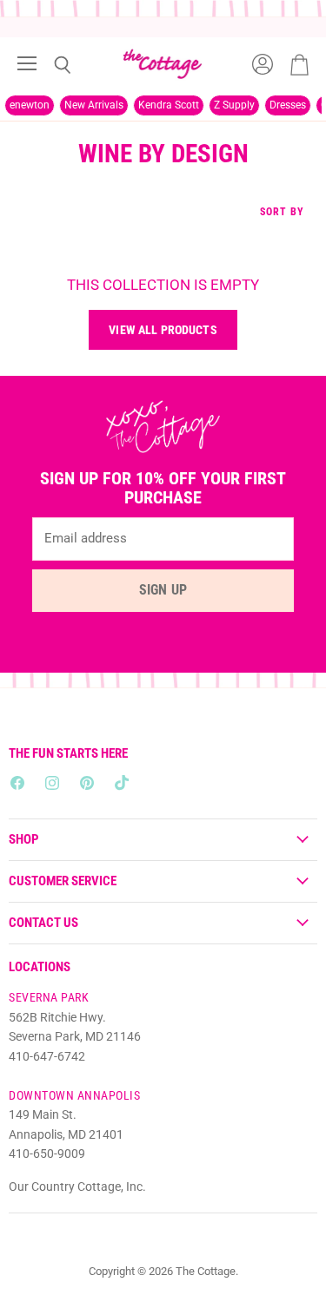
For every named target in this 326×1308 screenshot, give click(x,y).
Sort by (282, 212)
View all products (162, 330)
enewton (30, 105)
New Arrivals (93, 105)
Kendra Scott (168, 105)
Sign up (163, 590)
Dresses (287, 105)
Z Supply (234, 105)
